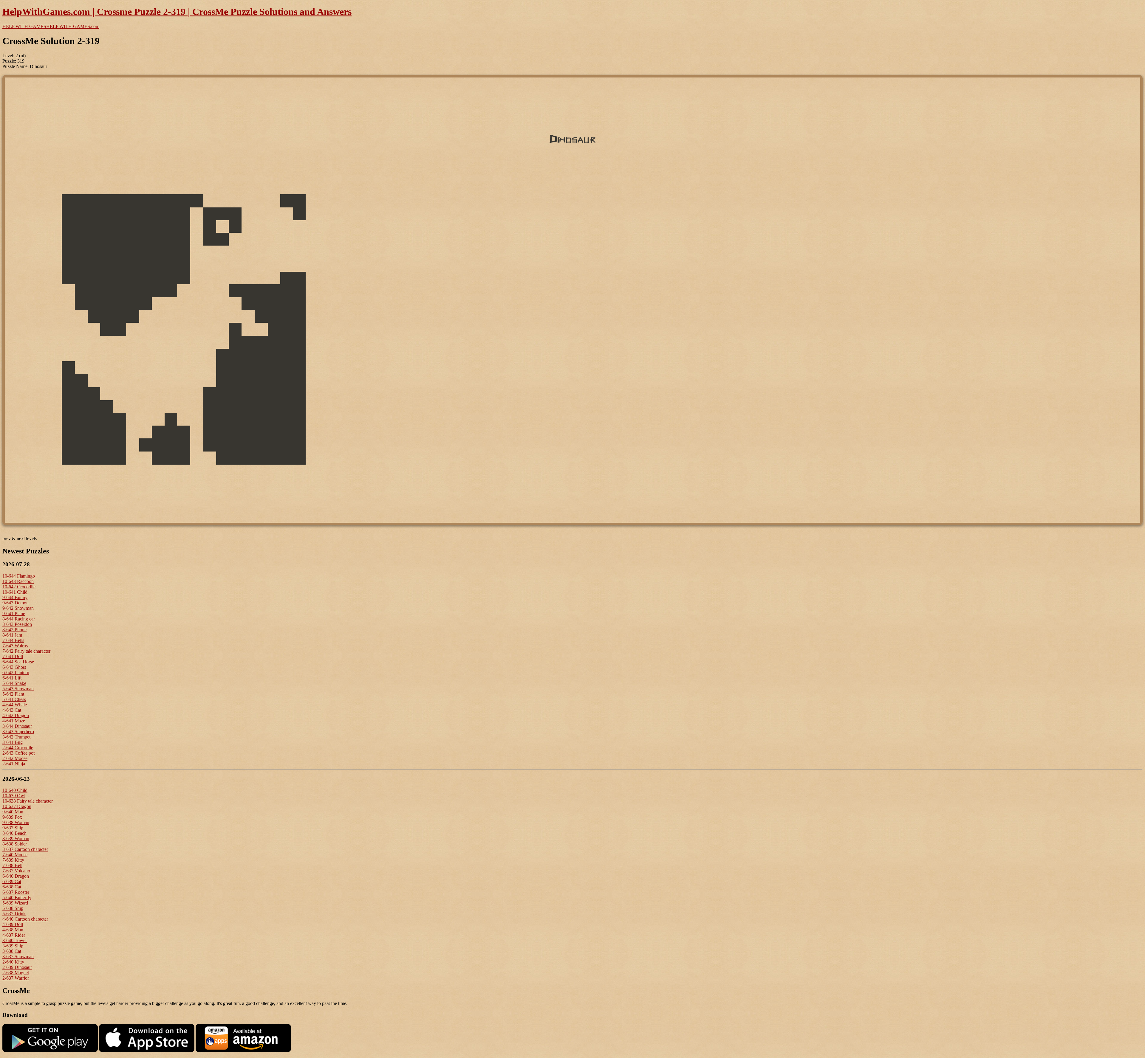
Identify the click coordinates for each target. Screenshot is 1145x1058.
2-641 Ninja (13, 763)
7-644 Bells (13, 640)
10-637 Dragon (16, 806)
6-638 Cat (11, 886)
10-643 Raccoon (18, 581)
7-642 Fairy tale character (26, 651)
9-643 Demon (15, 602)
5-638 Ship (12, 908)
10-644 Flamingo (18, 575)
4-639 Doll (12, 924)
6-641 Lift (11, 677)
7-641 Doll (12, 656)
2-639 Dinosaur (17, 967)
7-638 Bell (12, 865)
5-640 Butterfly (16, 897)
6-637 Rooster (15, 892)
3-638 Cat (11, 951)
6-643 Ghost (14, 667)
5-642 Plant (13, 693)
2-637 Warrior (15, 978)
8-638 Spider (14, 843)
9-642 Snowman (18, 608)
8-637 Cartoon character (25, 849)
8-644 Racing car (18, 618)
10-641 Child (14, 592)
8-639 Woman (15, 838)
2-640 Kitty (13, 961)
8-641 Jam (12, 634)
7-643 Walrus (15, 645)
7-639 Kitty (13, 859)
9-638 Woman (15, 822)
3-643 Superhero (18, 731)
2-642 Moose (14, 758)
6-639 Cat (11, 881)
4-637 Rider (13, 935)
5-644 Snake (14, 683)
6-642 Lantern (15, 672)
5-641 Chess (14, 699)
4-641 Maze (13, 720)
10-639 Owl (13, 795)
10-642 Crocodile (18, 586)
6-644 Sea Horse (18, 661)
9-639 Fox (12, 817)
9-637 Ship (12, 827)
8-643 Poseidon (17, 624)
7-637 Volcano (16, 870)
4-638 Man (12, 929)
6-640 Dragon (15, 876)
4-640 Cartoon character (25, 919)
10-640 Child (14, 790)
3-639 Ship (12, 945)
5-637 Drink (14, 913)
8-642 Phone (14, 629)
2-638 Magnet (15, 972)
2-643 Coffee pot (18, 753)
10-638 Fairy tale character (27, 800)
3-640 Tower (14, 940)
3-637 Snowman (18, 956)
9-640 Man (12, 811)
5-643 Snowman (18, 688)
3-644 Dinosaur (17, 726)
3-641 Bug (12, 742)
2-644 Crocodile (17, 747)
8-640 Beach (14, 833)
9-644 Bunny (14, 597)
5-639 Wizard (15, 902)
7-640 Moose (14, 854)
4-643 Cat (11, 710)
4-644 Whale (14, 704)
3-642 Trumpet (16, 736)
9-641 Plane (13, 613)
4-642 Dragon (15, 715)
